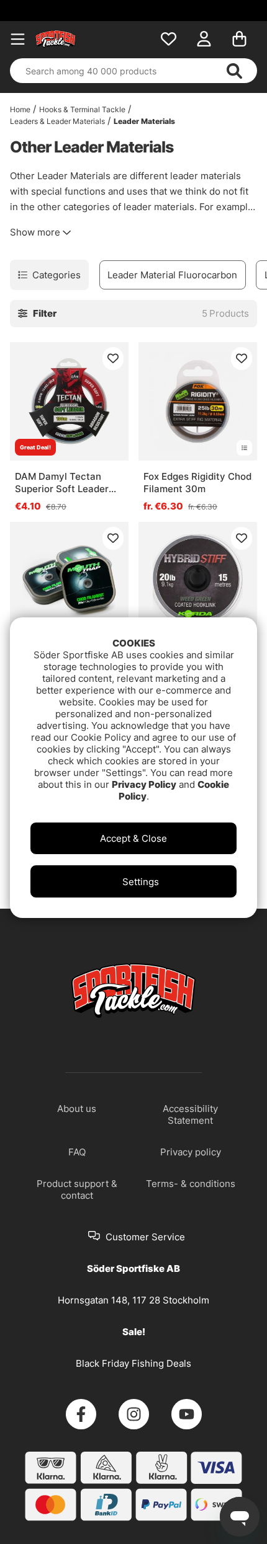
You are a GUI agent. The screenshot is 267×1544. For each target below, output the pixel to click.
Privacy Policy (144, 784)
